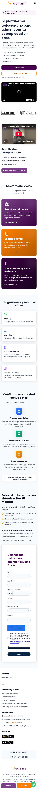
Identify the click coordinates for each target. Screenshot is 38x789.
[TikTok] (19, 757)
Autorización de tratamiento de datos (14, 703)
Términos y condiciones (9, 693)
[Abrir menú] (35, 3)
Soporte (4, 681)
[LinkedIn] (26, 757)
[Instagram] (15, 757)
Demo (8, 785)
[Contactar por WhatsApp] (33, 784)
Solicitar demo (19, 68)
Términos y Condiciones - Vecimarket (14, 707)
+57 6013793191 (17, 723)
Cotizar (24, 785)
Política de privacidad (8, 697)
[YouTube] (23, 757)
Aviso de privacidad (8, 700)
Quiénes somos (6, 678)
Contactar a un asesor (19, 73)
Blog (2, 684)
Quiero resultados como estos (14, 170)
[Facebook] (12, 757)
